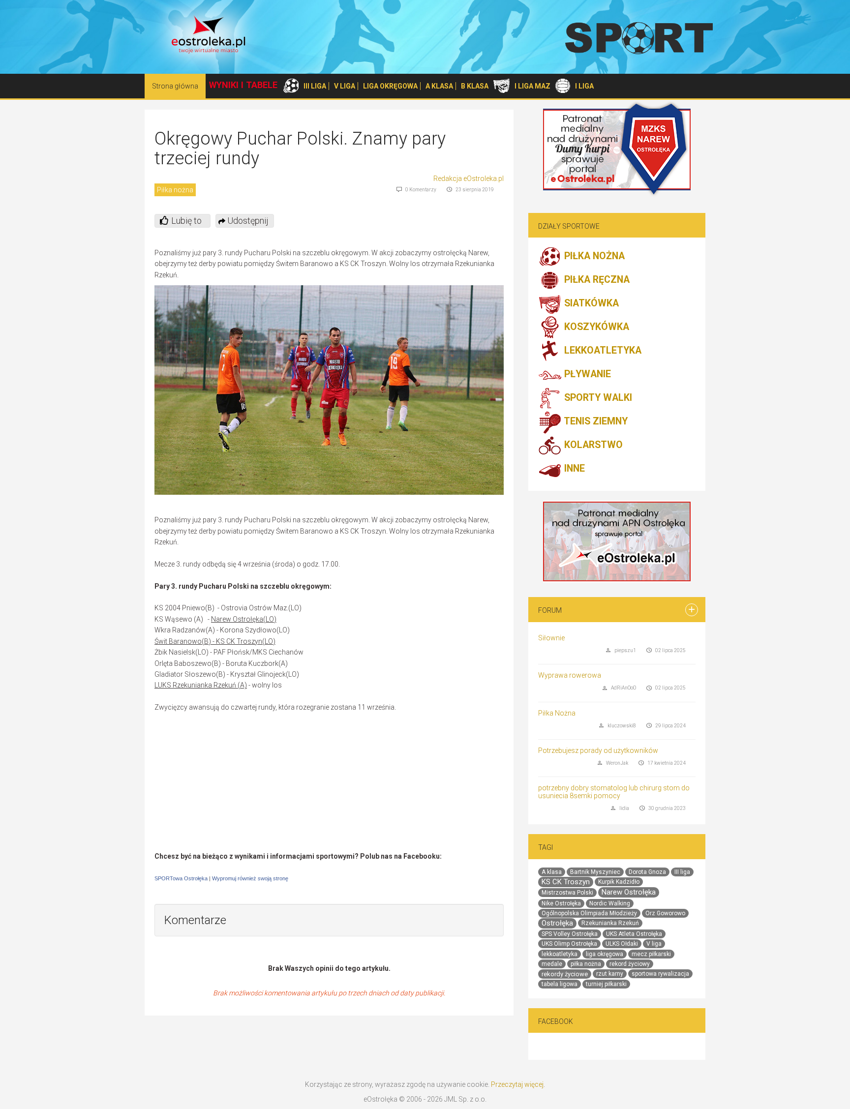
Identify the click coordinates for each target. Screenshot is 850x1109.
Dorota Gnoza (647, 872)
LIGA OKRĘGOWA (390, 86)
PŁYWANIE (586, 374)
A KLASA (439, 86)
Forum (550, 610)
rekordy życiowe (565, 974)
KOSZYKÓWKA (595, 327)
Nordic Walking (609, 903)
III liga (682, 872)
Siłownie (551, 638)
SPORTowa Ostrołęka (181, 878)
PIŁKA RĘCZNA (596, 280)
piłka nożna (586, 963)
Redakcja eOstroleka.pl (468, 178)
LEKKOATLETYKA (601, 351)
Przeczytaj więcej (517, 1084)
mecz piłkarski (651, 954)
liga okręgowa (604, 954)
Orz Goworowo (665, 913)
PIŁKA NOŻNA (593, 256)
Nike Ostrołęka (561, 903)
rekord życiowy (629, 963)
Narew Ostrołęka (629, 892)
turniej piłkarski (606, 984)
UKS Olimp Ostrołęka (569, 943)
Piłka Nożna (557, 713)
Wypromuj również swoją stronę (250, 878)
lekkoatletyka (559, 954)
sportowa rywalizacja (660, 973)
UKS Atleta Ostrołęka (634, 933)
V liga (654, 943)
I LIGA (584, 86)
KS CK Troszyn (566, 881)
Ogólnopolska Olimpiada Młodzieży (589, 913)
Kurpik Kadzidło (618, 881)
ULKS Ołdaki (622, 943)
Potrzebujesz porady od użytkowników (598, 750)
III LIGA (315, 86)
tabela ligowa (559, 984)
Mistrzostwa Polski (567, 892)
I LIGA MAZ (532, 86)
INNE (573, 469)
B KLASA (474, 86)
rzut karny (609, 973)
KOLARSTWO (592, 445)
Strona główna (175, 86)
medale (552, 963)
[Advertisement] (329, 782)
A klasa (552, 872)
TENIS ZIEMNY (595, 421)
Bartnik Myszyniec (595, 872)
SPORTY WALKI (597, 398)
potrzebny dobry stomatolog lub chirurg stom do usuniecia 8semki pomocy (614, 791)
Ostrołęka (557, 923)
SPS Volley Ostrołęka (570, 933)
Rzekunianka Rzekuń (610, 923)
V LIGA (344, 86)
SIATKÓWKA (590, 303)
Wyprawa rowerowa (569, 675)
